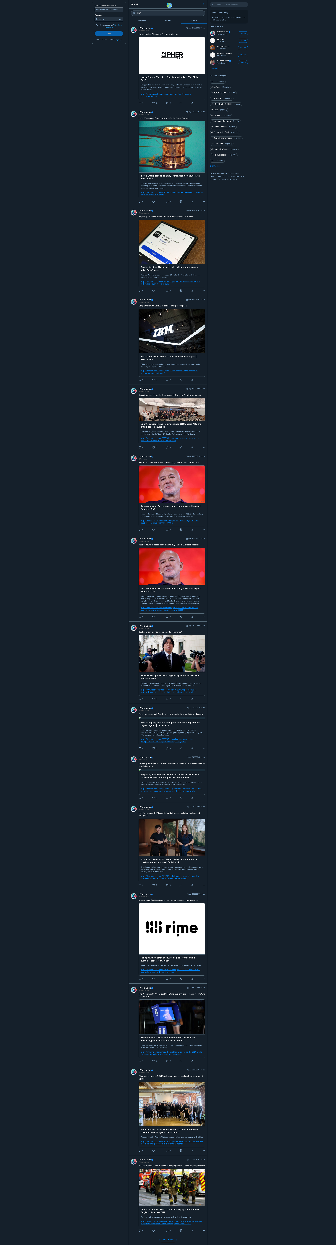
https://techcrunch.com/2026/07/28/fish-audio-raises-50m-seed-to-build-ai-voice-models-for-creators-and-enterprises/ (170, 877)
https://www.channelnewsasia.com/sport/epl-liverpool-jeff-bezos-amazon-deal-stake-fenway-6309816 (170, 522)
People (168, 20)
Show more (168, 1240)
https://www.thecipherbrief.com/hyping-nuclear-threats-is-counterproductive (166, 95)
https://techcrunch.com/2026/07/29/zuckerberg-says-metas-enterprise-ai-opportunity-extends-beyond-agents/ (167, 741)
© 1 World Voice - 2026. (228, 179)
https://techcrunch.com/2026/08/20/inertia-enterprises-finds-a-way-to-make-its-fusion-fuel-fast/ (172, 194)
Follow (243, 33)
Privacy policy (234, 173)
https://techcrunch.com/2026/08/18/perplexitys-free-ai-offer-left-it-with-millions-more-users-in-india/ (170, 283)
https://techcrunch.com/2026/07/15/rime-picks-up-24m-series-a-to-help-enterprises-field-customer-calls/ (170, 971)
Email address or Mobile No (105, 5)
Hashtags (142, 20)
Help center (240, 176)
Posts (194, 20)
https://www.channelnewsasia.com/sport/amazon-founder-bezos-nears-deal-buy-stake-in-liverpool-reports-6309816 (169, 609)
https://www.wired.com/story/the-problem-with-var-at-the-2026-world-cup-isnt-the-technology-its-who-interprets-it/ (172, 1053)
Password (98, 15)
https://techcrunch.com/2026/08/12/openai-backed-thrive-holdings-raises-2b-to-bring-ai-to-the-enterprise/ (170, 440)
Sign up (118, 40)
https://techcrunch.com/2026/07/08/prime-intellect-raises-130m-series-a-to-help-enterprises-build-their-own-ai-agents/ (172, 1143)
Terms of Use (222, 173)
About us (221, 176)
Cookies (213, 176)
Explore (213, 173)
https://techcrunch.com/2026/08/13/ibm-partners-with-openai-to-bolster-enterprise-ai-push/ (169, 372)
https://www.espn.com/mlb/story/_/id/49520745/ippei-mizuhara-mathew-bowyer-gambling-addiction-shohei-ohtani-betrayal (168, 691)
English (213, 179)
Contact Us (230, 176)
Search (134, 4)
